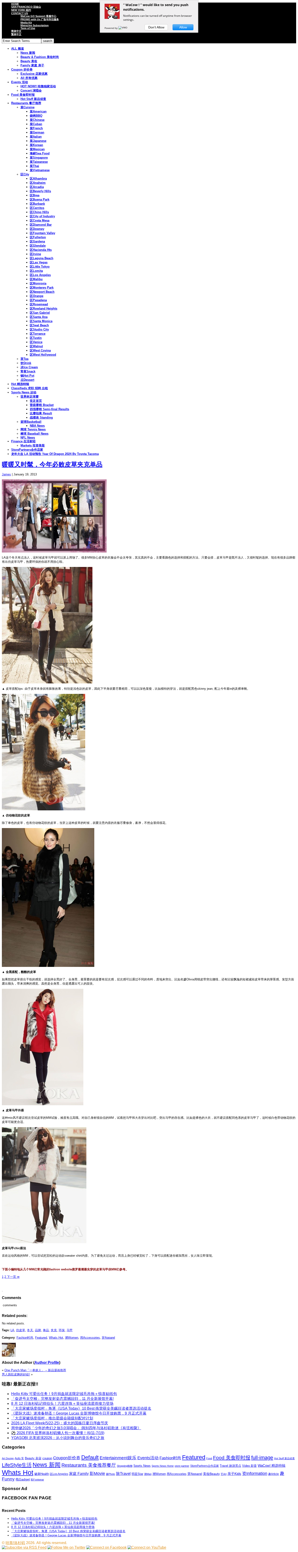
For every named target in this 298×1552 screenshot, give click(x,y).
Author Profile (46, 1362)
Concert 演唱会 (31, 90)
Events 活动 (19, 82)
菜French (36, 128)
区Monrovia (38, 283)
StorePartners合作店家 (27, 449)
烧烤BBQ (36, 115)
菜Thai (34, 166)
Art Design (8, 1458)
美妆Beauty (211, 1474)
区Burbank (37, 203)
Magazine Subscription (34, 25)
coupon (47, 1458)
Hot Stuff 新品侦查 (33, 99)
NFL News (27, 437)
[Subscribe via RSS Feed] (24, 1547)
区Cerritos (37, 208)
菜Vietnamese (40, 170)
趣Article (273, 1474)
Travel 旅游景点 (230, 1465)
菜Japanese (38, 141)
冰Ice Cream (29, 367)
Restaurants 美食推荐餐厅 (88, 1465)
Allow (183, 27)
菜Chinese (37, 120)
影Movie (97, 1473)
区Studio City (39, 329)
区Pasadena (38, 300)
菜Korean (36, 145)
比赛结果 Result (41, 413)
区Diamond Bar (41, 224)
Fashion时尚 (25, 1337)
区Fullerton (38, 237)
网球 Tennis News (33, 429)
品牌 (38, 1330)
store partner (182, 1465)
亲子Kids (234, 1474)
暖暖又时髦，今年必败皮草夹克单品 (52, 464)
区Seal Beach (39, 325)
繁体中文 (16, 34)
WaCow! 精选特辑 (271, 1465)
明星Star (137, 1474)
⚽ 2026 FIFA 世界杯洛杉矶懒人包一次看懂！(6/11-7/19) (57, 1433)
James (6, 474)
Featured (41, 1337)
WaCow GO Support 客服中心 (38, 16)
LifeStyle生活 (17, 1465)
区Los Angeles (40, 275)
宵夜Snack (27, 371)
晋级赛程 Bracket (42, 405)
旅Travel (123, 1473)
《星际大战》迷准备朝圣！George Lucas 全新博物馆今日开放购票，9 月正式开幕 (78, 1413)
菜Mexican (37, 149)
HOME (15, 4)
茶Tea (24, 359)
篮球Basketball (30, 421)
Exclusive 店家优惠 (33, 73)
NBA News (37, 425)
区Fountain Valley (42, 233)
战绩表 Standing (41, 417)
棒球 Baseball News (34, 433)
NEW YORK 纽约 (21, 10)
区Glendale (38, 245)
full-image (262, 1457)
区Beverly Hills (40, 191)
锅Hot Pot (27, 375)
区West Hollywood (43, 354)
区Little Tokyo (40, 266)
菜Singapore (39, 157)
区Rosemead (39, 304)
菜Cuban (36, 124)
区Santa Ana (38, 317)
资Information (254, 1473)
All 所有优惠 (28, 78)
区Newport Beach (42, 291)
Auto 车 (19, 1458)
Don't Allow (156, 27)
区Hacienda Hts (41, 250)
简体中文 (16, 31)
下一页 (13, 1277)
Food (209, 1458)
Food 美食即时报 (23, 94)
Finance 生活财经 (23, 441)
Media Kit (26, 22)
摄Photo (110, 1474)
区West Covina (40, 350)
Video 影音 (249, 1465)
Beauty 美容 (33, 1458)
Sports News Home (163, 1465)
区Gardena (37, 241)
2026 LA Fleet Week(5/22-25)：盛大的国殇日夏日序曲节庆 (59, 1423)
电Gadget (23, 1479)
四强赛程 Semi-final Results (49, 409)
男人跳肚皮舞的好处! (16, 1374)
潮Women (71, 1337)
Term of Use (27, 28)
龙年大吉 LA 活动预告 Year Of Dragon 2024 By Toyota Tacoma (55, 454)
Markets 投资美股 (32, 445)
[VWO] (123, 28)
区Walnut (36, 346)
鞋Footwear (37, 1479)
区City (24, 174)
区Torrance (37, 333)
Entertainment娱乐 (118, 1457)
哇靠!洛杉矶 (15, 1543)
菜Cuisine (27, 107)
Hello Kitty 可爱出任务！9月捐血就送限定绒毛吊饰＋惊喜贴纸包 (64, 1394)
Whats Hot (56, 1337)
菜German (37, 132)
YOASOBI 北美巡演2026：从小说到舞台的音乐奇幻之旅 (57, 1438)
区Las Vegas (38, 262)
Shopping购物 (124, 1465)
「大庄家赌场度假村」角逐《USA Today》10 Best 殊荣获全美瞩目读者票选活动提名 (81, 1408)
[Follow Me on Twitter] (66, 1547)
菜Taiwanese (39, 162)
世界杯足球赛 (29, 396)
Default (90, 1457)
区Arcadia (37, 187)
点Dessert (27, 380)
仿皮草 (20, 1330)
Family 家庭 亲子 (32, 65)
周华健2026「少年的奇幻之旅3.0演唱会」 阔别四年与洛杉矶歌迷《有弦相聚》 (76, 1428)
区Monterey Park (42, 287)
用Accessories (90, 1337)
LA (12, 1330)
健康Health (41, 1474)
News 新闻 (27, 53)
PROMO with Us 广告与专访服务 (39, 19)
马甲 (70, 1330)
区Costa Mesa (39, 220)
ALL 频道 (17, 48)
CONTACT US (19, 13)
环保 (62, 1330)
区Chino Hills (39, 212)
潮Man (148, 1474)
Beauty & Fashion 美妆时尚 (39, 57)
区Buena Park (39, 199)
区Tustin (36, 338)
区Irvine (35, 254)
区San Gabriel (40, 312)
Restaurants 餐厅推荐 (26, 103)
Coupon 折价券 (22, 69)
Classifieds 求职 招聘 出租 (29, 388)
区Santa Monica (41, 321)
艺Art (224, 1474)
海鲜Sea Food (40, 153)
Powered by (111, 28)
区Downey (37, 229)
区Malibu (36, 279)
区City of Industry (42, 216)
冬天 (30, 1330)
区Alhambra (38, 178)
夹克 (54, 1330)
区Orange (36, 296)
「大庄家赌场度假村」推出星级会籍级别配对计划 (52, 1418)
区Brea (34, 195)
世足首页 (36, 400)
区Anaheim (38, 182)
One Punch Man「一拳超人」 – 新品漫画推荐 (35, 1370)
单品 (46, 1330)
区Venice (36, 342)
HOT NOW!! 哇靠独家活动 (38, 86)
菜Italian (36, 136)
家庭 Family (79, 1473)
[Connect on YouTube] (147, 1547)
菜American (38, 111)
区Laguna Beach (41, 258)
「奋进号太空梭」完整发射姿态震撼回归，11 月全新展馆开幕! (62, 1399)
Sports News (142, 1465)
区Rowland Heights (43, 308)
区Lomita (36, 271)
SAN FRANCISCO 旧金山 (26, 6)
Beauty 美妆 (28, 61)
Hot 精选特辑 (20, 384)
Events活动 (148, 1458)
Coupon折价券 (66, 1458)
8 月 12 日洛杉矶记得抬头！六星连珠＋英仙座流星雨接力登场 (62, 1403)
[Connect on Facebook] (106, 1547)
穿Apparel (108, 1337)
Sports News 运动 (23, 392)
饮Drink (25, 363)
